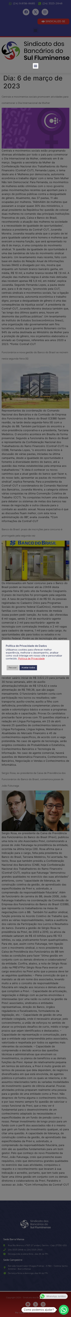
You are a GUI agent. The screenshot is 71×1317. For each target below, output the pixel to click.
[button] (35, 66)
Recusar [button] (13, 667)
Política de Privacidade (31, 658)
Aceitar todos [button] (28, 667)
